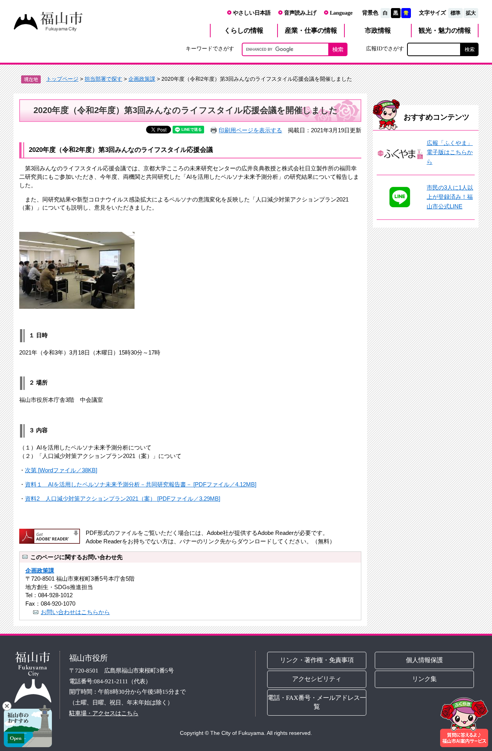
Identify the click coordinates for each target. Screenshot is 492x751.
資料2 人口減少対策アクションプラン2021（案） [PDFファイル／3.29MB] (122, 498)
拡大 (471, 13)
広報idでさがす (385, 48)
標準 (455, 13)
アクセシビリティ (316, 679)
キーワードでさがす (210, 48)
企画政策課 (141, 79)
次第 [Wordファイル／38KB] (61, 470)
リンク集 (424, 679)
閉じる (7, 706)
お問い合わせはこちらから (75, 612)
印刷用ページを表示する (250, 130)
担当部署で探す (103, 79)
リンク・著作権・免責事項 (317, 660)
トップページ (62, 79)
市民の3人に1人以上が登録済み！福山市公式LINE (450, 197)
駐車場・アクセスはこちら (103, 713)
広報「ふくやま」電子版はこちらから (450, 152)
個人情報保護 (424, 660)
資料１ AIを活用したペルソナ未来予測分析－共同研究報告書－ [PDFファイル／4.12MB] (140, 484)
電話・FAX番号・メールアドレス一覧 (317, 702)
